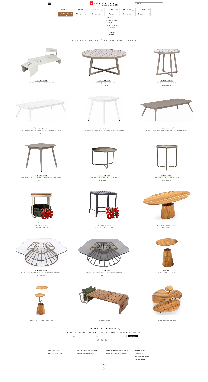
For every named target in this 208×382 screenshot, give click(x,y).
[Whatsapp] (98, 340)
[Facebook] (102, 340)
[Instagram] (106, 340)
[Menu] (49, 3)
